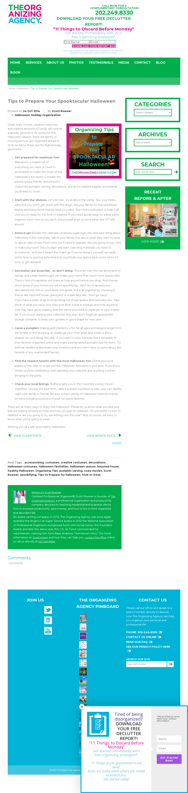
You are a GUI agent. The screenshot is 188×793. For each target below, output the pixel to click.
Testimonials (101, 62)
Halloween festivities (53, 466)
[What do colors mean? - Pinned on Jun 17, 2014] (83, 671)
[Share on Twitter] (102, 451)
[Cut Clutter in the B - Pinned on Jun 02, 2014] (83, 698)
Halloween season (83, 466)
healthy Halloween (21, 470)
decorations (96, 462)
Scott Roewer (61, 111)
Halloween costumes (22, 466)
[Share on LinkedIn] (117, 451)
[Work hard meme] (83, 626)
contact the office (95, 537)
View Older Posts (27, 435)
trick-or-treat (91, 474)
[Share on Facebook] (94, 451)
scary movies (93, 470)
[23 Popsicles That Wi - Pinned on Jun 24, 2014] (83, 653)
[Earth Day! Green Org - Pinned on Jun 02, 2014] (83, 680)
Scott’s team (40, 537)
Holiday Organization (46, 115)
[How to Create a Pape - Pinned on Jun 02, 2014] (83, 689)
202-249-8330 (46, 541)
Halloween (22, 88)
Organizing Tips (46, 470)
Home (15, 62)
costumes (52, 462)
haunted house (108, 466)
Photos (76, 62)
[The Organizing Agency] (48, 611)
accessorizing (34, 462)
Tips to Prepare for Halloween (59, 474)
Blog (160, 62)
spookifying (28, 474)
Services (33, 62)
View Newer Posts (101, 435)
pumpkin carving (71, 470)
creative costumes (74, 462)
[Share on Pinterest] (109, 451)
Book (15, 72)
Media (123, 62)
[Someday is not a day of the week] (83, 635)
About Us (55, 62)
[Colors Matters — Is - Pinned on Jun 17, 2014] (83, 662)
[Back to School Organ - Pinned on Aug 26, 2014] (83, 617)
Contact (142, 62)
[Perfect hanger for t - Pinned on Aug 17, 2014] (83, 644)
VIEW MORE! (150, 241)
